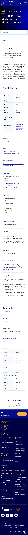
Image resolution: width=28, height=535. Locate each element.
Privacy (10, 527)
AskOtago (21, 414)
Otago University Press (7, 460)
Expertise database (20, 497)
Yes (11, 405)
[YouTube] (16, 515)
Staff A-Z (17, 492)
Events (3, 496)
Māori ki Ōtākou (5, 480)
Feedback (20, 523)
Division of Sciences (20, 450)
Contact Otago (20, 489)
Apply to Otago (5, 447)
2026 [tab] (4, 40)
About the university (4, 454)
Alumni (3, 477)
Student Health (18, 461)
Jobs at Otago (5, 465)
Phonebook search (20, 494)
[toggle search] (20, 3)
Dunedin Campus (19, 479)
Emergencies (18, 456)
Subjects (3, 440)
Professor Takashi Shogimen (13, 187)
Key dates (3, 445)
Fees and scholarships (7, 442)
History (18, 100)
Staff (2, 475)
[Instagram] (11, 515)
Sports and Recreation (7, 498)
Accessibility (16, 527)
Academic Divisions (18, 438)
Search (14, 523)
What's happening (4, 490)
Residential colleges (6, 458)
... (4, 10)
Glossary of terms (7, 525)
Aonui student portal (6, 473)
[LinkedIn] (3, 515)
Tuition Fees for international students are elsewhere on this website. (20, 126)
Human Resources (19, 458)
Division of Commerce (20, 441)
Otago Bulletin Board (6, 501)
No (17, 405)
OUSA (2, 467)
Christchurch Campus (20, 477)
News (2, 494)
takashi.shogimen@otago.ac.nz (11, 153)
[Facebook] (7, 515)
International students (7, 484)
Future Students (6, 437)
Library (3, 462)
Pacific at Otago (5, 482)
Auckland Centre (19, 474)
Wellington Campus (20, 481)
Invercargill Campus (20, 484)
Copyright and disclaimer (18, 525)
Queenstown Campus (20, 486)
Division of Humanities (20, 448)
